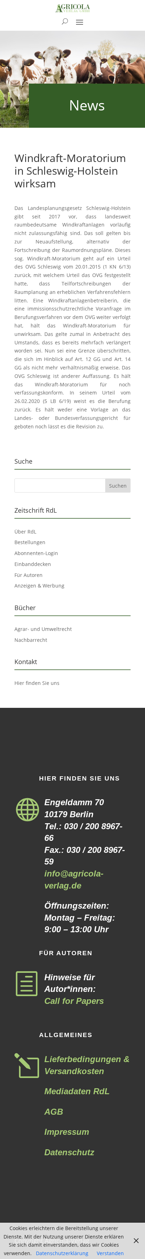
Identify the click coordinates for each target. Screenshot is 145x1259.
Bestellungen (29, 542)
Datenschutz (69, 1152)
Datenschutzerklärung (62, 1253)
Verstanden (110, 1253)
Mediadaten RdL (77, 1091)
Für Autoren (28, 575)
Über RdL (25, 531)
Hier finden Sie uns (36, 683)
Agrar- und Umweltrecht (43, 629)
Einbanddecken (32, 564)
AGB (53, 1111)
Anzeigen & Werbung (39, 585)
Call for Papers (74, 1001)
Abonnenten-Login (36, 553)
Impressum (66, 1132)
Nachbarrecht (30, 640)
